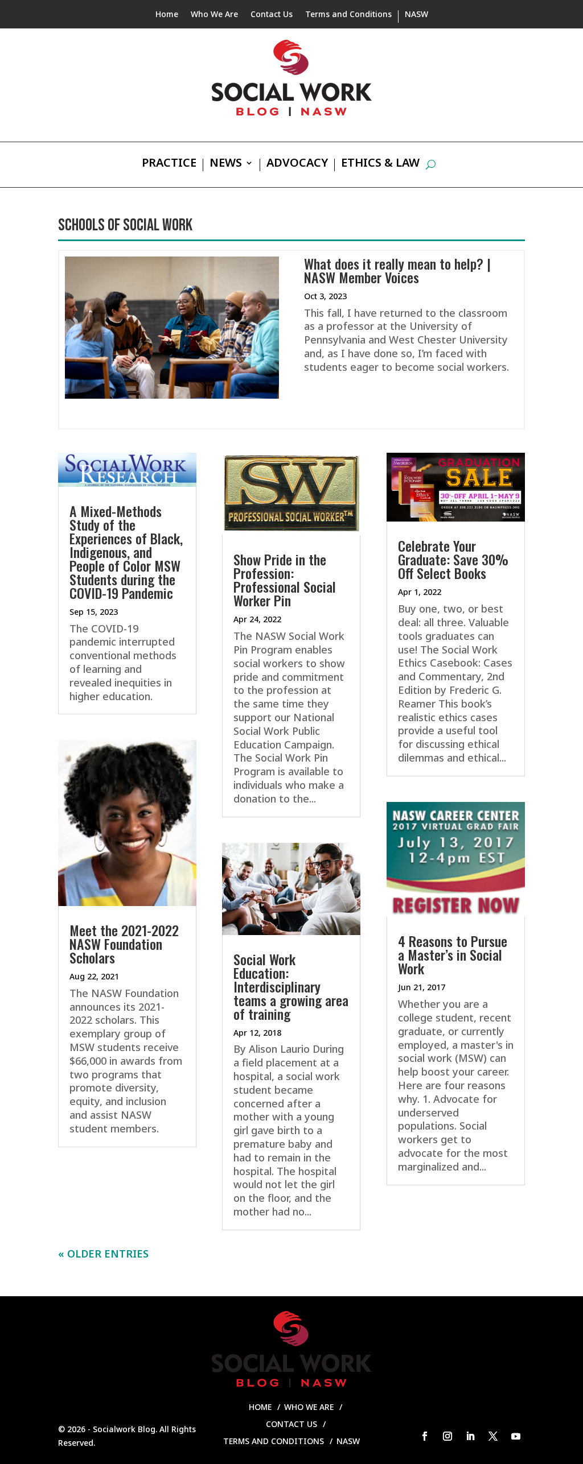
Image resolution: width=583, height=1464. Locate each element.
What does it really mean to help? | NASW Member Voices (397, 270)
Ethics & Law (380, 164)
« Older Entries (103, 1253)
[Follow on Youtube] (516, 1436)
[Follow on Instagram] (447, 1436)
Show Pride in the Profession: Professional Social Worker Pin (284, 579)
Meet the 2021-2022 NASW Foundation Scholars (124, 943)
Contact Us (272, 14)
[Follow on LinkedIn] (470, 1436)
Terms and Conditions (348, 14)
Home (166, 14)
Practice (169, 164)
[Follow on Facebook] (425, 1436)
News (226, 164)
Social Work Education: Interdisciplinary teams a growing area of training (290, 986)
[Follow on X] (493, 1436)
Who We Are (214, 14)
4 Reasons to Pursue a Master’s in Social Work (452, 954)
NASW (416, 14)
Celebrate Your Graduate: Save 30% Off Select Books (453, 559)
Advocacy (297, 164)
